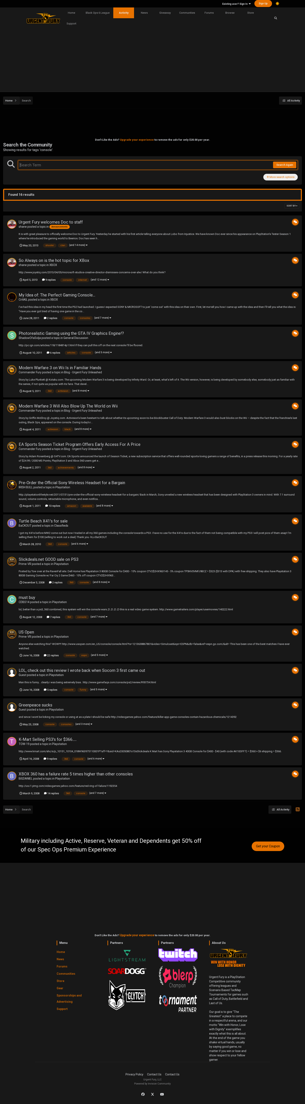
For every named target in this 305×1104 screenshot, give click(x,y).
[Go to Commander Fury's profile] (11, 369)
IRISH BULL (26, 487)
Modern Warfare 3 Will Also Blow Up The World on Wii (68, 406)
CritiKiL (23, 299)
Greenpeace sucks (35, 705)
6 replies (54, 352)
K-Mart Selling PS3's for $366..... (48, 739)
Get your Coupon (268, 846)
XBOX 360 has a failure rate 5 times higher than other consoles (76, 773)
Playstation (62, 487)
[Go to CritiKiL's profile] (11, 297)
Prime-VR (25, 564)
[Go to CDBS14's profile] (11, 599)
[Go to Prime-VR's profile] (11, 561)
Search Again (284, 164)
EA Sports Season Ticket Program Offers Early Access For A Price (79, 444)
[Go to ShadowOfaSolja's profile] (11, 335)
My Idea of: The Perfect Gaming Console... (57, 295)
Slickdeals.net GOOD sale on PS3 (48, 559)
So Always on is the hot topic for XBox (54, 260)
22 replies (52, 655)
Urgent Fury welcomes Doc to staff (51, 222)
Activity (123, 12)
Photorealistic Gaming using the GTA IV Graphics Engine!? (71, 333)
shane (23, 226)
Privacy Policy (134, 1074)
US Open (26, 632)
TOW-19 (24, 744)
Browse (229, 12)
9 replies (50, 279)
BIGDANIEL (26, 778)
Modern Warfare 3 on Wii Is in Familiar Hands (60, 367)
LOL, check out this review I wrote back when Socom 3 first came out (82, 670)
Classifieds (61, 525)
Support (71, 23)
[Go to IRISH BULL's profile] (11, 484)
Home (71, 12)
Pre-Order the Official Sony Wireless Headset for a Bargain (72, 482)
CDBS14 (24, 602)
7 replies (54, 617)
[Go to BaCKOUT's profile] (11, 523)
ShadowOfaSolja (30, 338)
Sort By (291, 206)
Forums (209, 12)
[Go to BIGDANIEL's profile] (11, 776)
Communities (187, 12)
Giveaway (165, 12)
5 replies (51, 689)
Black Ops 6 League (98, 12)
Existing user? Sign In (235, 3)
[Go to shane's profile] (11, 224)
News (144, 12)
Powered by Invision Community (152, 1083)
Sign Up (263, 3)
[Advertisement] (152, 61)
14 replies (53, 793)
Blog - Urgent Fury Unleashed (83, 372)
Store (250, 12)
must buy (27, 597)
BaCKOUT (25, 525)
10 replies (54, 505)
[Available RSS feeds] (297, 810)
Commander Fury (30, 372)
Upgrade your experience (137, 139)
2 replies (51, 318)
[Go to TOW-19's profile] (11, 741)
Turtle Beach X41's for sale (43, 521)
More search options (281, 177)
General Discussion (75, 338)
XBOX (53, 265)
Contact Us (154, 1074)
